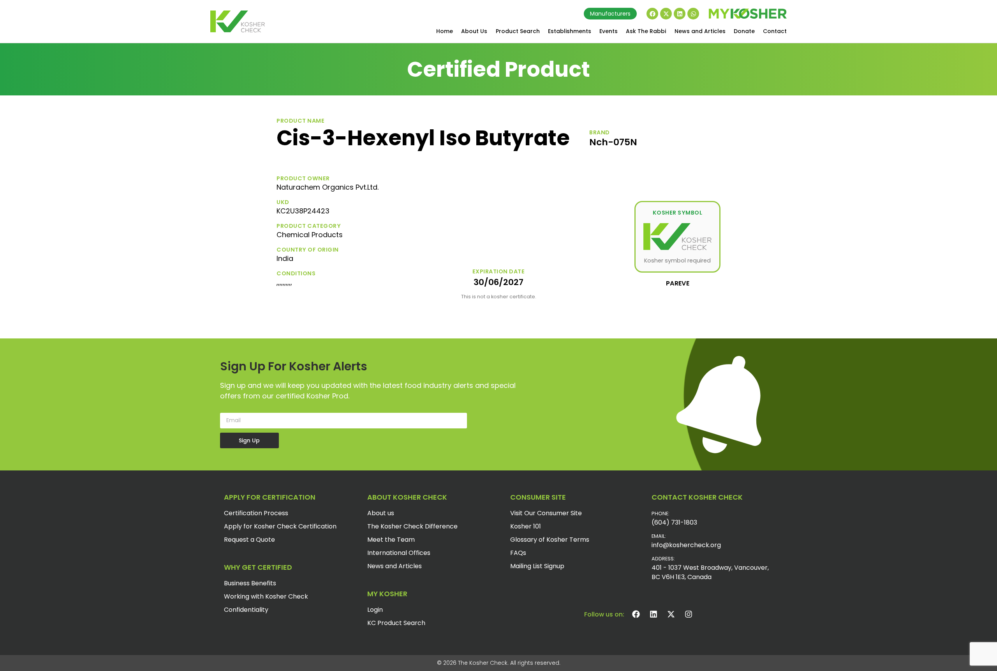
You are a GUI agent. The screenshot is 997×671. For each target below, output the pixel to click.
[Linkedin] (679, 13)
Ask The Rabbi (646, 31)
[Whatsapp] (693, 13)
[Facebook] (652, 13)
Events (608, 31)
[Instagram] (688, 614)
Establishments (569, 31)
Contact (775, 31)
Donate (744, 31)
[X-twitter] (666, 13)
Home (444, 31)
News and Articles (700, 31)
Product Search (518, 31)
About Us (474, 31)
